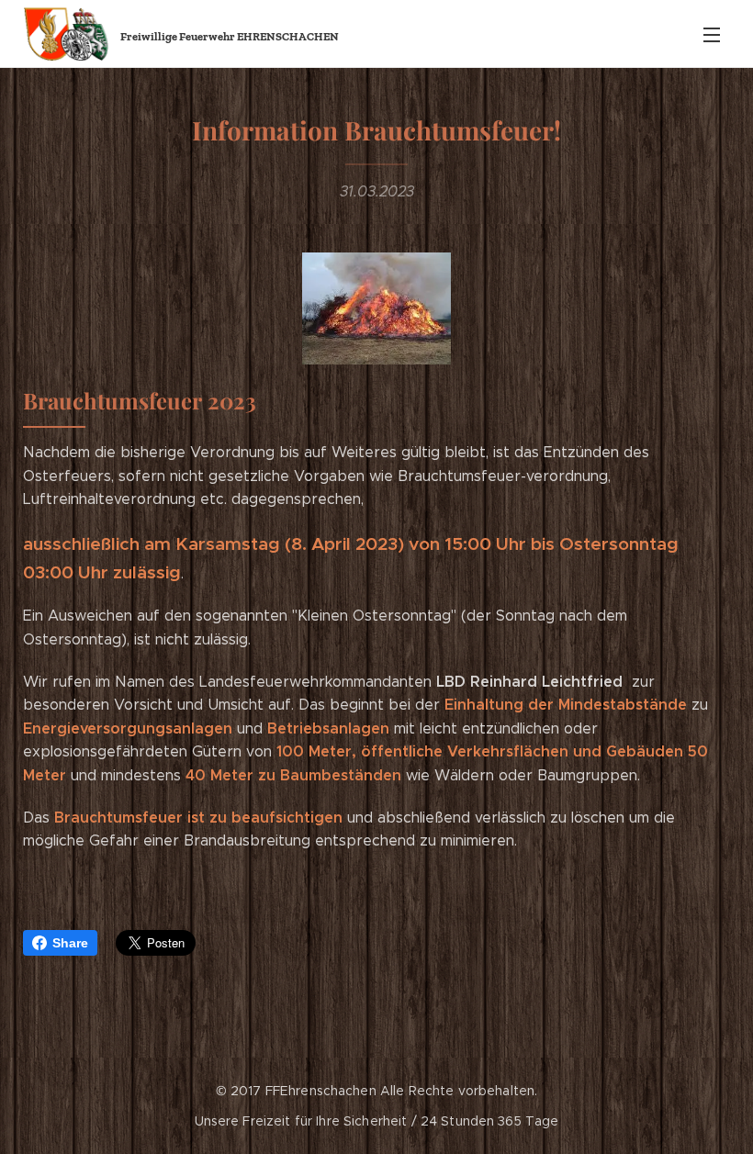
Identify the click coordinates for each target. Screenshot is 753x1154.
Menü (711, 34)
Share (70, 943)
